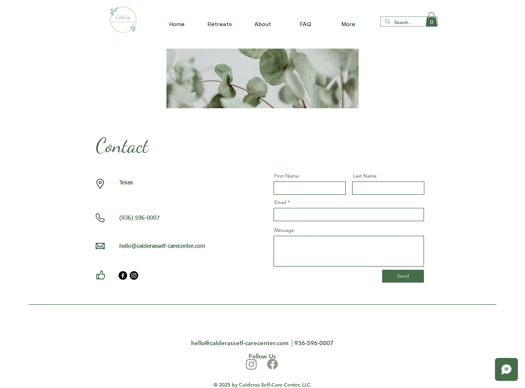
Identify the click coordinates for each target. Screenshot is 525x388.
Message (284, 230)
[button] (431, 19)
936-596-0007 (314, 343)
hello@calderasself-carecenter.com (162, 246)
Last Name (365, 175)
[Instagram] (134, 275)
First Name (286, 175)
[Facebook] (123, 275)
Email (280, 202)
